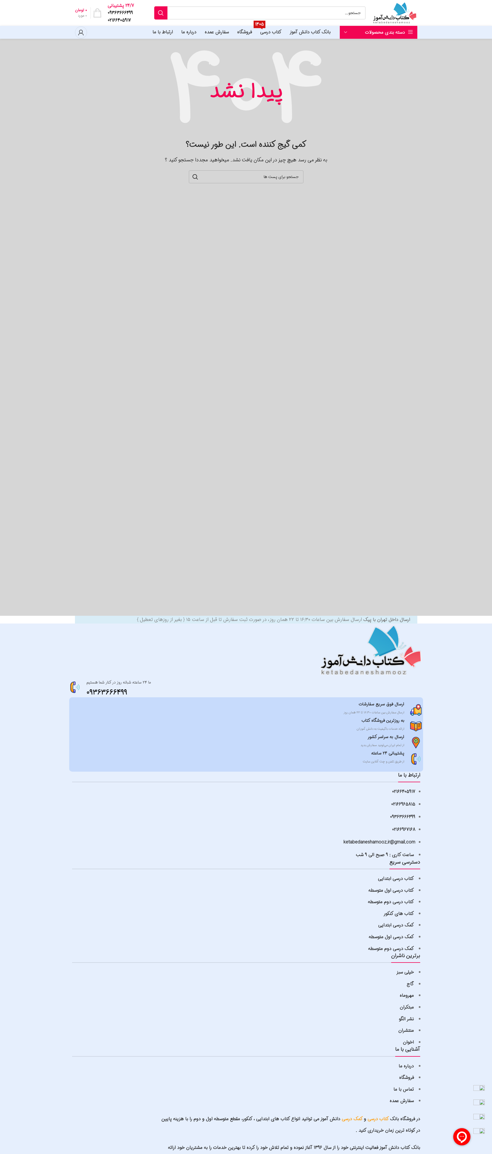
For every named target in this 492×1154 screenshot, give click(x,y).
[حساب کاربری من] (81, 32)
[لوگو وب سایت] (394, 12)
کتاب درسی (378, 1118)
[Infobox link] (121, 13)
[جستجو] (160, 13)
